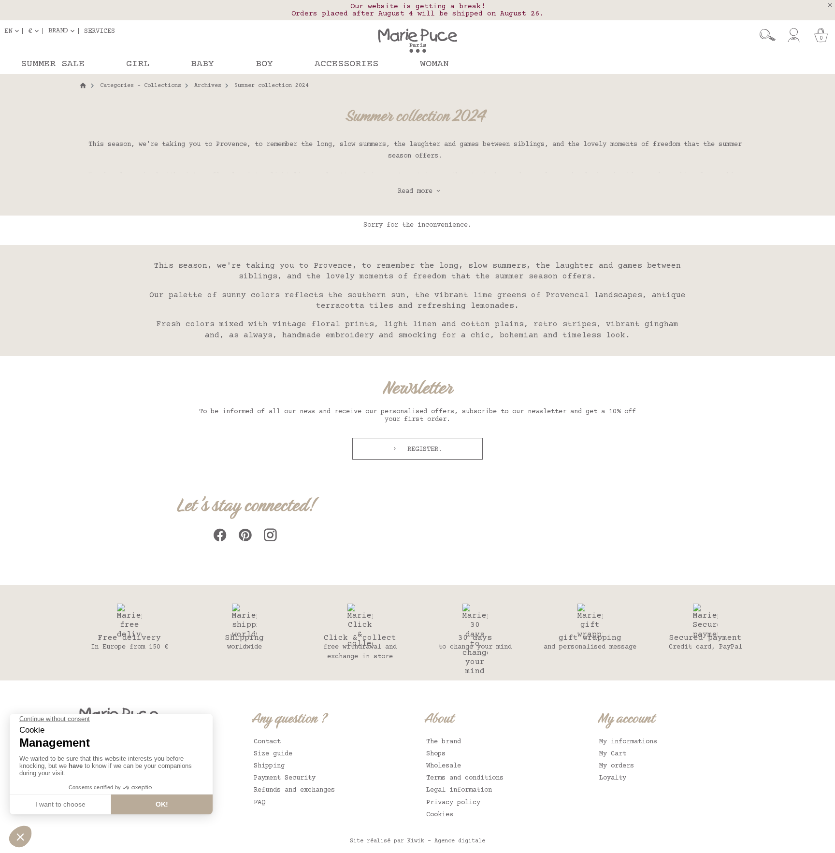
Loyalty (612, 778)
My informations (628, 742)
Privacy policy (453, 803)
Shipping (269, 766)
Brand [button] (58, 31)
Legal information (459, 790)
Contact (267, 742)
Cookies (439, 815)
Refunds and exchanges (294, 790)
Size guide (273, 754)
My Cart (612, 754)
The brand (443, 742)
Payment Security (285, 778)
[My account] (794, 35)
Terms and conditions (465, 778)
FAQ (259, 803)
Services (99, 31)
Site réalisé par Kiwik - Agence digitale (417, 841)
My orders (616, 766)
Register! (422, 449)
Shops (436, 754)
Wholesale (443, 766)
